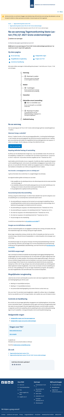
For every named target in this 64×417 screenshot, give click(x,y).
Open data (38, 393)
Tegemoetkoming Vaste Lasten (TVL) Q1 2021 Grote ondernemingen (26, 26)
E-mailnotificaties (56, 385)
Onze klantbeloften (25, 387)
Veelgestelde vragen (40, 55)
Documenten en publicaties (40, 390)
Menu (61, 12)
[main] (32, 196)
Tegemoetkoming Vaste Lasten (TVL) (22, 23)
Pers (21, 390)
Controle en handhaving (17, 62)
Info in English (13, 334)
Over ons (22, 385)
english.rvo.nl (23, 397)
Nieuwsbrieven (56, 387)
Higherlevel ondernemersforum (57, 391)
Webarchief (58, 414)
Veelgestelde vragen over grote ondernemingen (23, 321)
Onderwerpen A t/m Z (41, 385)
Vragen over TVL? (40, 59)
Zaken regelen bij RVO (24, 393)
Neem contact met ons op (16, 330)
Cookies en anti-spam (12, 414)
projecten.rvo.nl (40, 396)
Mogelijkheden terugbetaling (19, 59)
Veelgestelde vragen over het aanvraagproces (23, 318)
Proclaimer (37, 414)
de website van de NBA (32, 221)
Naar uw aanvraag (15, 146)
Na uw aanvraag (15, 55)
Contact (3, 414)
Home (9, 23)
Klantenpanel (39, 403)
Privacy (21, 414)
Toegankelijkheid (28, 414)
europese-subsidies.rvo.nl (40, 399)
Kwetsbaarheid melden (48, 414)
